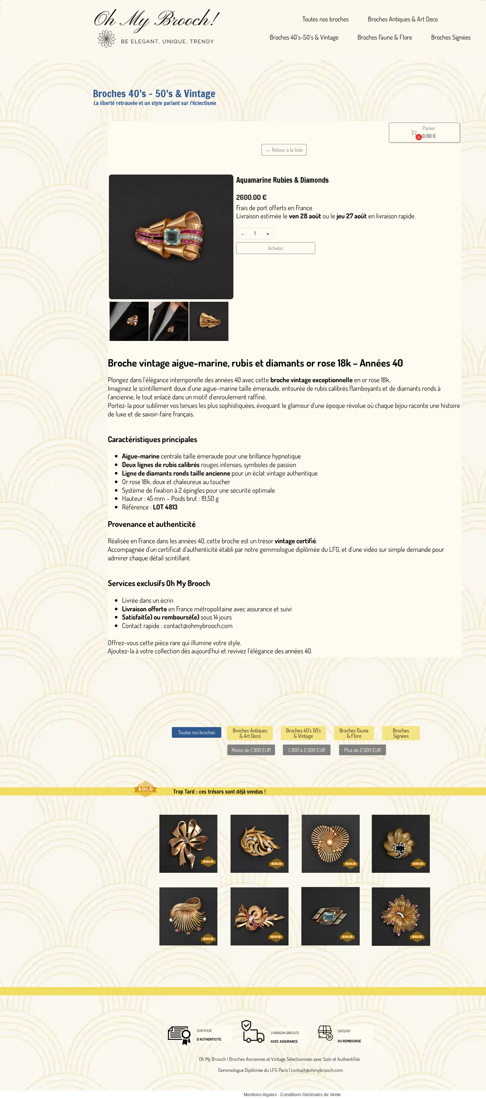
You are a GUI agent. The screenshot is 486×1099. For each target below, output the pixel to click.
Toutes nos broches (325, 19)
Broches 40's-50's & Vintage (304, 37)
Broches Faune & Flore (385, 37)
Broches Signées (451, 37)
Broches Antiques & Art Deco (403, 19)
